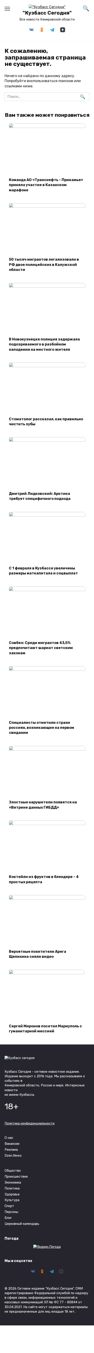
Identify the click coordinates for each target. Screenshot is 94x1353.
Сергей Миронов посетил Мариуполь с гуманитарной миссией (45, 1028)
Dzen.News (13, 1156)
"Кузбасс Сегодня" (47, 13)
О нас (9, 1138)
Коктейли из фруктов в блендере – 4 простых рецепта (44, 879)
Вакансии (12, 1144)
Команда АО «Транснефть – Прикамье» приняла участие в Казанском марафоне (46, 184)
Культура (12, 1200)
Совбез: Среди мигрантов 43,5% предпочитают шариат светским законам (41, 648)
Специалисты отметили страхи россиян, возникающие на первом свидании (41, 727)
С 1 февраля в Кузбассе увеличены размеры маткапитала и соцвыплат (43, 570)
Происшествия (16, 1177)
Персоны (11, 1212)
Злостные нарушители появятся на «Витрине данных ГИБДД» (43, 804)
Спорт (9, 1206)
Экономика (13, 1182)
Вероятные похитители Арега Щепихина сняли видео (37, 953)
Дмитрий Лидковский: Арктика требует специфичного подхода (39, 496)
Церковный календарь (22, 1224)
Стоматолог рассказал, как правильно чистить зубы (46, 421)
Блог (8, 1218)
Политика (12, 1188)
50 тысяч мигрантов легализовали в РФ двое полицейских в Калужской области (44, 264)
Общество (13, 1171)
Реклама (11, 1150)
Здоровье (12, 1194)
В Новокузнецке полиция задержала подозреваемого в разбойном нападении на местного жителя (44, 344)
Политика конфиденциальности (30, 1123)
